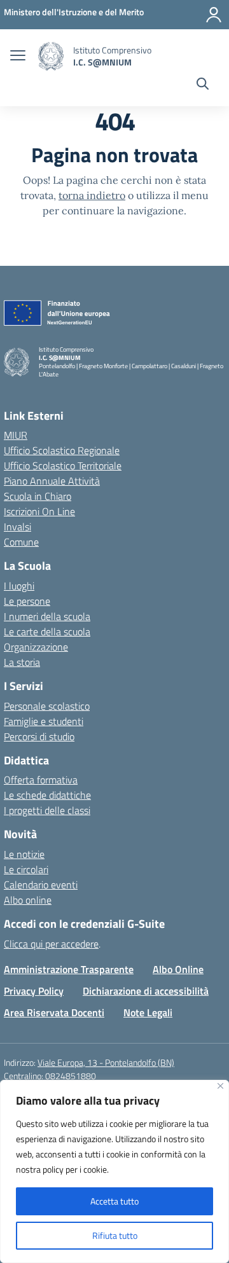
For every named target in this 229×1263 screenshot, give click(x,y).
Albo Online (178, 969)
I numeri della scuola (47, 616)
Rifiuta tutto (114, 1235)
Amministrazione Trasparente (69, 969)
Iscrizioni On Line (39, 511)
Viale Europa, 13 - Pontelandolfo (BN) (106, 1062)
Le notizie (24, 854)
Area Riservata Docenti (54, 1012)
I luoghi (19, 585)
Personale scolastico (47, 706)
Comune (21, 541)
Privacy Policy (34, 990)
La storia (22, 662)
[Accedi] (213, 14)
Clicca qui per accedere (51, 943)
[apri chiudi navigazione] (17, 56)
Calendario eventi (41, 884)
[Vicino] (220, 1086)
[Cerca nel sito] (202, 85)
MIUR (15, 435)
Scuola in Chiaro (37, 496)
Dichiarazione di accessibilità (146, 990)
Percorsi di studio (39, 736)
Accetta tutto (114, 1201)
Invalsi (17, 526)
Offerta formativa (41, 779)
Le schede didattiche (47, 795)
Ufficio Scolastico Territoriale (62, 465)
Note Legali (147, 1012)
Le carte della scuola (47, 631)
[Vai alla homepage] (51, 56)
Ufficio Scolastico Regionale (62, 450)
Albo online (28, 900)
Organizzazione (36, 646)
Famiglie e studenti (43, 721)
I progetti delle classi (47, 810)
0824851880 (70, 1075)
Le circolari (26, 869)
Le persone (27, 601)
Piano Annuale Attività (52, 480)
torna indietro (92, 195)
